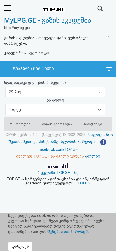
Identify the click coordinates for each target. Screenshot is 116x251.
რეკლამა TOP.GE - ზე (58, 172)
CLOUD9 (83, 183)
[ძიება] (100, 8)
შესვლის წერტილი (33, 69)
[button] (55, 92)
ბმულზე (92, 156)
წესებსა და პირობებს (68, 231)
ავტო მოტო (38, 53)
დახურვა (20, 246)
